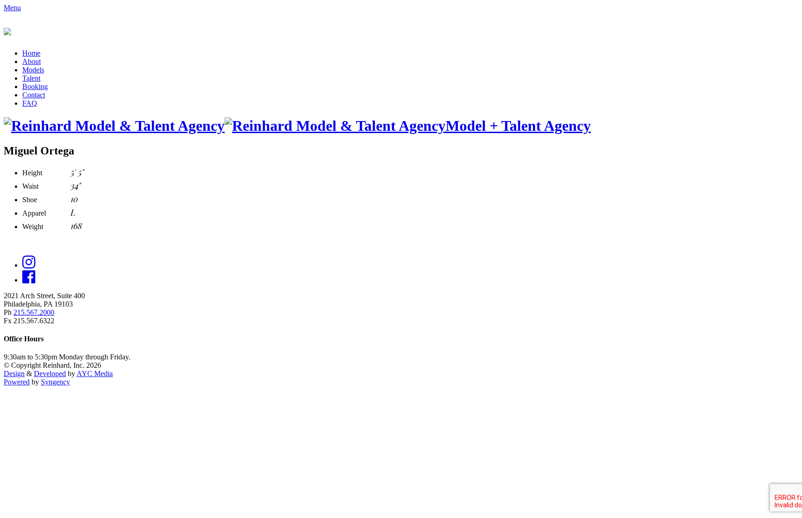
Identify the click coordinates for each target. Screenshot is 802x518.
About (31, 61)
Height (32, 173)
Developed (50, 373)
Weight (32, 226)
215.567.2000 (33, 312)
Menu (12, 8)
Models (33, 70)
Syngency (55, 382)
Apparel (34, 213)
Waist (30, 186)
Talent (31, 78)
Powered (17, 382)
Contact (33, 95)
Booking (35, 86)
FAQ (29, 103)
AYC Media (95, 373)
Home (31, 53)
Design (14, 373)
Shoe (29, 200)
